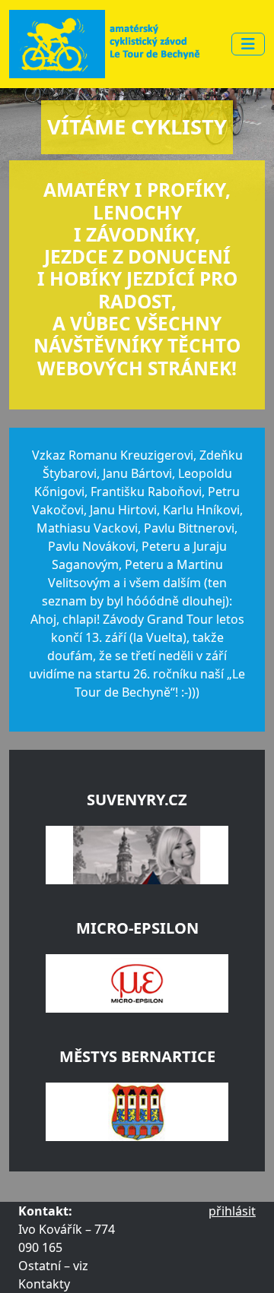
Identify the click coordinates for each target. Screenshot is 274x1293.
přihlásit (232, 1211)
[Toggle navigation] (248, 44)
